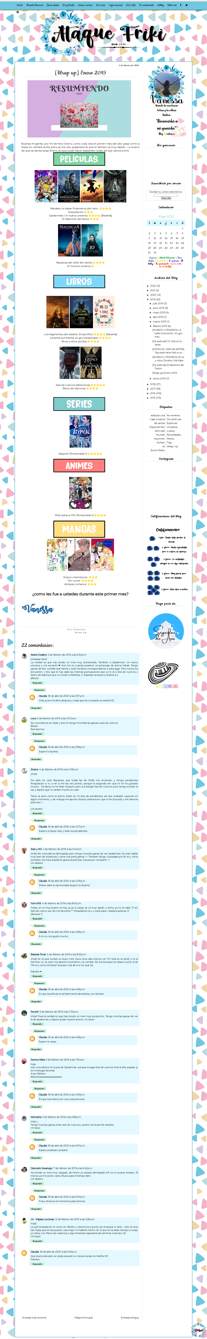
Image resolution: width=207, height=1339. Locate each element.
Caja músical (157, 419)
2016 (153, 393)
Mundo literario (34, 5)
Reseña (106, 215)
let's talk (160, 430)
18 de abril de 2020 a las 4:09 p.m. (67, 880)
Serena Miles (38, 1059)
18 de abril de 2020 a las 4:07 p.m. (67, 826)
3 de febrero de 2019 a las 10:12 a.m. (57, 718)
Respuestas (39, 690)
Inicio (19, 5)
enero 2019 (159, 378)
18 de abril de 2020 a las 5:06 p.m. (58, 1251)
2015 (153, 397)
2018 (153, 384)
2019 (153, 299)
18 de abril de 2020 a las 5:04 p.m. (66, 1196)
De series (101, 5)
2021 (153, 290)
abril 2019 (158, 317)
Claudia (43, 696)
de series (159, 423)
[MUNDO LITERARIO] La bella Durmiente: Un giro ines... (167, 333)
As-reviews (173, 415)
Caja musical (116, 5)
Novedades (174, 434)
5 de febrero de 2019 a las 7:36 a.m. (59, 1011)
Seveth (35, 1011)
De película (68, 5)
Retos (170, 438)
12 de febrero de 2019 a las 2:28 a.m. (75, 1219)
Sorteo (161, 442)
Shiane (34, 769)
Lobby (160, 5)
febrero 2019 (160, 326)
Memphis (36, 1117)
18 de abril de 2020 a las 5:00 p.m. (66, 1145)
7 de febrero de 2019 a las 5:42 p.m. (73, 1168)
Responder (37, 683)
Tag (169, 442)
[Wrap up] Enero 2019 (164, 372)
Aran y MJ (36, 849)
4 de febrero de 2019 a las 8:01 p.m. (62, 903)
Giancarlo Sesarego (41, 1168)
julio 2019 (158, 303)
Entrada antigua (130, 1317)
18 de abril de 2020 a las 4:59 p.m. (66, 1094)
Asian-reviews (85, 5)
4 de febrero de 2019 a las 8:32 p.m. (66, 954)
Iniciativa (172, 427)
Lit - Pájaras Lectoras (42, 1219)
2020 (153, 294)
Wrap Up (81, 632)
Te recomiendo (146, 5)
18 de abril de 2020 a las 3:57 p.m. (66, 696)
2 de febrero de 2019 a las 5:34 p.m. (67, 654)
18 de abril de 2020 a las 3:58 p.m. (66, 747)
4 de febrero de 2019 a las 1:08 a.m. (59, 769)
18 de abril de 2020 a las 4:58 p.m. (66, 932)
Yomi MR (36, 903)
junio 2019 (159, 308)
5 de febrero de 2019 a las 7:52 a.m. (65, 1059)
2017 (153, 388)
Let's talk (131, 5)
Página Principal (84, 1317)
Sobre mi (172, 5)
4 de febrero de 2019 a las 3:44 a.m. (62, 849)
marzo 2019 (160, 321)
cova (33, 718)
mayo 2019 (159, 312)
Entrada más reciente (34, 1317)
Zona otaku (52, 5)
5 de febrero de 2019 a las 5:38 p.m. (61, 1117)
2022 (153, 285)
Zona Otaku (157, 450)
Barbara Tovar (38, 954)
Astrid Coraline (39, 654)
